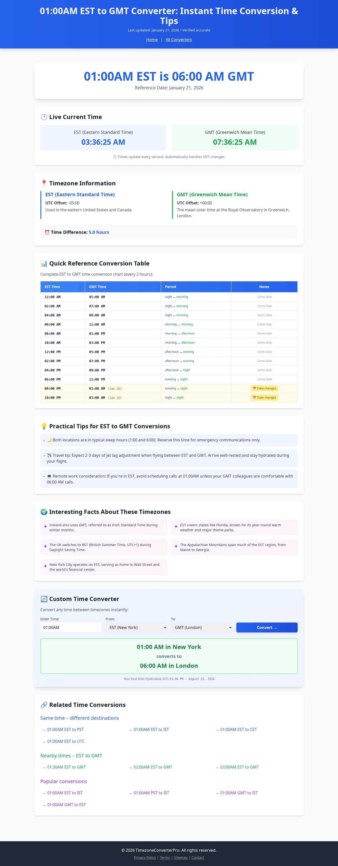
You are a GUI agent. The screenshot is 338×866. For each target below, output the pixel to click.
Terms (165, 857)
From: (110, 619)
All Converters (179, 39)
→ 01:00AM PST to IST (149, 792)
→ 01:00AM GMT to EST (64, 804)
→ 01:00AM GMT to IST (236, 792)
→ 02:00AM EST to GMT (150, 767)
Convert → (267, 627)
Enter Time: (49, 619)
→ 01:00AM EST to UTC (63, 741)
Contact (198, 857)
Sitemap (181, 857)
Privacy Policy (145, 857)
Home (152, 39)
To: (173, 619)
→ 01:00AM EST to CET (236, 729)
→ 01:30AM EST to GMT (64, 767)
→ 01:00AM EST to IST (149, 729)
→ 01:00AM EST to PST (63, 729)
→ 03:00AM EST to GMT (237, 767)
